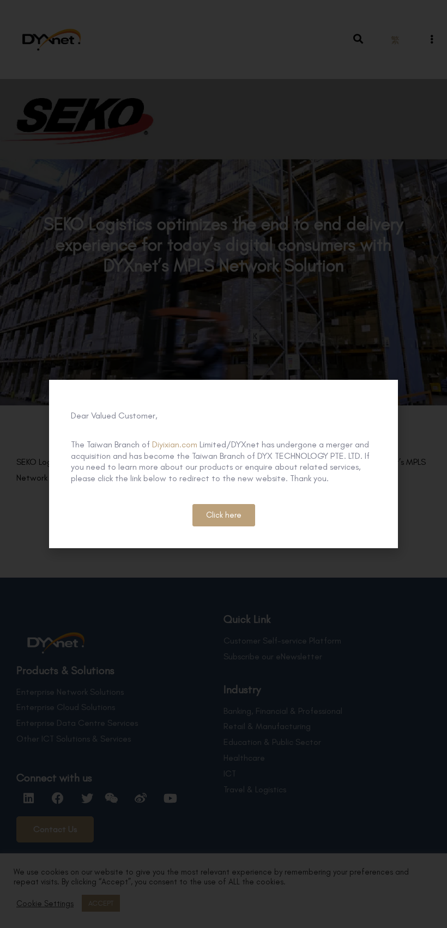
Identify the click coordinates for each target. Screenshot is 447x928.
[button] (223, 515)
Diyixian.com (174, 444)
